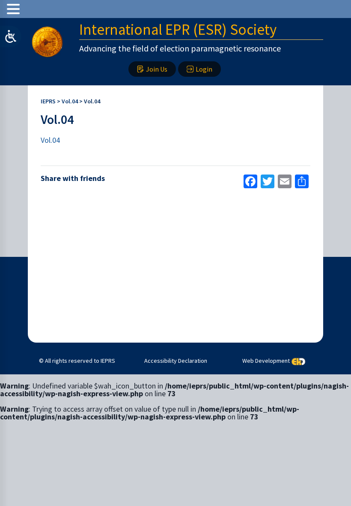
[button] (14, 9)
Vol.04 (50, 140)
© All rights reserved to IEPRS (77, 360)
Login (204, 69)
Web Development (266, 360)
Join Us (156, 69)
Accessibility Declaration (175, 360)
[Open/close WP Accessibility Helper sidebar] (10, 36)
